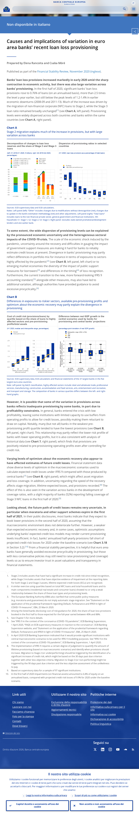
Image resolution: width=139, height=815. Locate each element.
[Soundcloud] (125, 749)
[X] (95, 749)
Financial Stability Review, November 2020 (63, 71)
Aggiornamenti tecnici (63, 710)
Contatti (16, 721)
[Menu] (133, 9)
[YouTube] (118, 749)
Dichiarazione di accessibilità (107, 719)
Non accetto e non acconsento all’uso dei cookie (101, 805)
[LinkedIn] (102, 749)
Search (124, 9)
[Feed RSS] (133, 749)
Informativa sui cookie (103, 714)
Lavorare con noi (21, 707)
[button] (133, 3)
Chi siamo (18, 702)
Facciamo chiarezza (23, 712)
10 (27, 547)
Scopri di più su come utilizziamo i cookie (96, 796)
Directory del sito (12, 733)
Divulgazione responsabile (66, 714)
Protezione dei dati (101, 702)
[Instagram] (110, 749)
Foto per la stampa (23, 716)
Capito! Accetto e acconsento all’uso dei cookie (37, 805)
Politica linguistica (100, 724)
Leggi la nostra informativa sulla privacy (46, 796)
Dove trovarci (20, 726)
